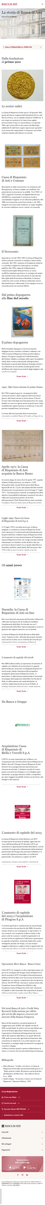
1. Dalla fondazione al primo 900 (17, 47)
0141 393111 (16, 1185)
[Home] (9, 4)
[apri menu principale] (42, 4)
